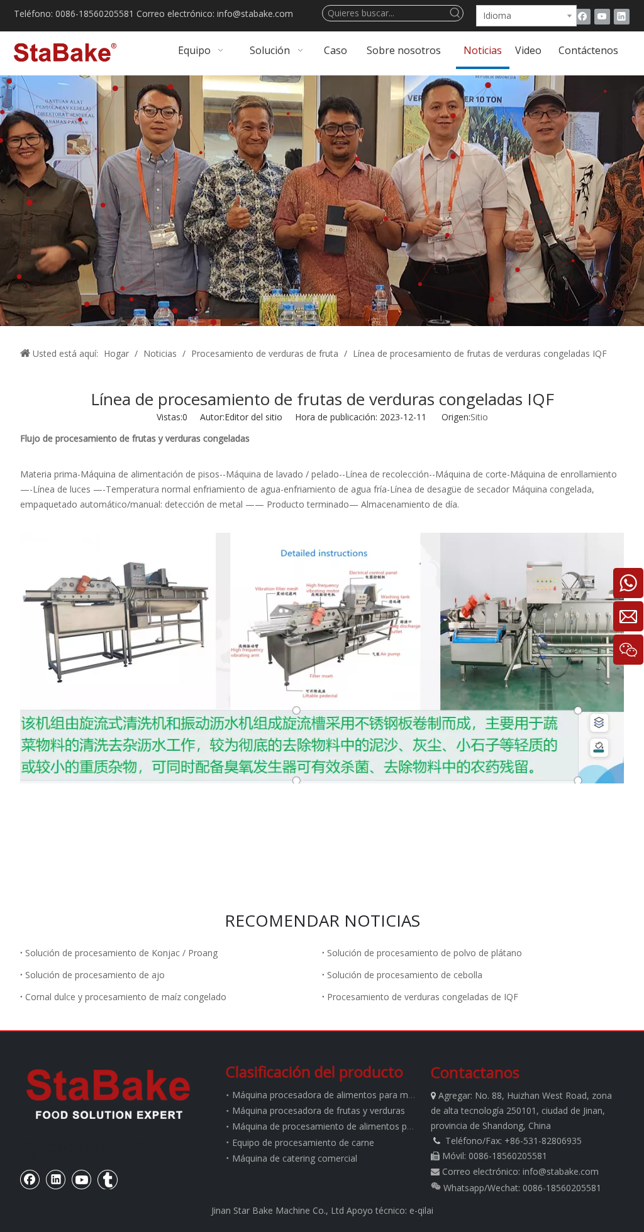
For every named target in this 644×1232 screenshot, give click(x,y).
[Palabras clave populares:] (455, 13)
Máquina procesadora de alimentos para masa (327, 1095)
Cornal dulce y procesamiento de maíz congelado (125, 997)
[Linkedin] (622, 16)
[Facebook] (583, 16)
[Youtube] (602, 16)
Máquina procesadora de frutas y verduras (318, 1110)
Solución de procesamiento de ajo (95, 975)
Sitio (479, 417)
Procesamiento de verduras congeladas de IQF (422, 997)
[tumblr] (107, 1179)
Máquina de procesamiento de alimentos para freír (335, 1126)
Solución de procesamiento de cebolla (404, 975)
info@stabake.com (561, 1171)
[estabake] (108, 1094)
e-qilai (421, 1210)
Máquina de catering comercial (294, 1158)
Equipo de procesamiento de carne (303, 1142)
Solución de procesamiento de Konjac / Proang (121, 953)
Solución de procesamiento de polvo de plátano (424, 953)
